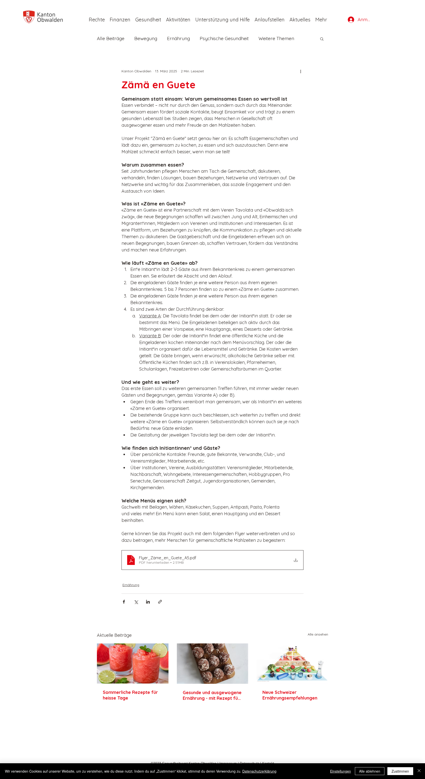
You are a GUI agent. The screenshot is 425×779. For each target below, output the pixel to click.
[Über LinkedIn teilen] (148, 601)
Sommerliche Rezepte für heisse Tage (130, 695)
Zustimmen (400, 771)
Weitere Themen (276, 38)
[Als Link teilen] (160, 601)
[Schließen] (419, 771)
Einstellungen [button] (340, 771)
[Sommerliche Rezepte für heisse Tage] (132, 663)
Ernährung (178, 38)
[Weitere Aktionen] (301, 71)
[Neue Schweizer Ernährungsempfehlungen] (292, 663)
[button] (300, 19)
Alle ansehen (318, 634)
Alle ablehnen (369, 771)
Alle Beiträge (110, 38)
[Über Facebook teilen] (123, 601)
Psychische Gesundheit (224, 38)
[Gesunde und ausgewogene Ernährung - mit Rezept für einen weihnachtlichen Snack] (212, 663)
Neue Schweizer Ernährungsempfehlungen (289, 695)
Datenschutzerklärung (259, 771)
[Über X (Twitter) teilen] (136, 601)
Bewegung (145, 38)
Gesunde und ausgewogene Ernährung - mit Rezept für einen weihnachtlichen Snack (212, 695)
